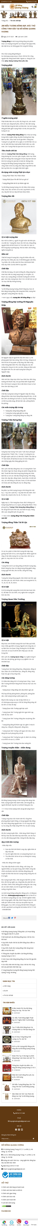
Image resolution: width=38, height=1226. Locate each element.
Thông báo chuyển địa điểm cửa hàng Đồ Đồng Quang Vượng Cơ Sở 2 (16, 955)
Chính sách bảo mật (8, 1196)
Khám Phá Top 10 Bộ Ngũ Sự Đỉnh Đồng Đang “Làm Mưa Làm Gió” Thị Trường (23, 1058)
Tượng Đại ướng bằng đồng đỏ (15, 411)
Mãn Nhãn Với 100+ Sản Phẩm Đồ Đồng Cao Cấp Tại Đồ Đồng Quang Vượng (23, 1096)
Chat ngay (33, 1224)
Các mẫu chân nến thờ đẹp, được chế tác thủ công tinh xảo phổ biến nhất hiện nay (18, 966)
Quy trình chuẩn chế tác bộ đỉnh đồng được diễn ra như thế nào (18, 944)
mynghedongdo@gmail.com (19, 1121)
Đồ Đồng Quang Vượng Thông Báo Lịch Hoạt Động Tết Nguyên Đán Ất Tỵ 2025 (18, 933)
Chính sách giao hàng (9, 1193)
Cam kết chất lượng (8, 1203)
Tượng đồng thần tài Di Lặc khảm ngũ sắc (15, 183)
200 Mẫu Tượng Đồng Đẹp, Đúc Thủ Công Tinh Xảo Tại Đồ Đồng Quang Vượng (23, 1086)
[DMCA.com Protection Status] (6, 1206)
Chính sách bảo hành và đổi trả (12, 1190)
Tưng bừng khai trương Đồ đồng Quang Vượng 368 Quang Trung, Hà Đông (18, 971)
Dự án (6, 991)
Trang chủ (4, 21)
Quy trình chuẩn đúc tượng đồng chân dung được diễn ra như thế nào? (17, 949)
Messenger (26, 1225)
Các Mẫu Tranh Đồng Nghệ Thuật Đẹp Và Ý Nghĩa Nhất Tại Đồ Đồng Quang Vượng (23, 1020)
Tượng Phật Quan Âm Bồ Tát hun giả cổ (15, 179)
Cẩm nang (7, 986)
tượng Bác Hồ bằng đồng (21, 297)
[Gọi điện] (19, 1221)
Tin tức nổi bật (15, 21)
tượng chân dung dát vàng (21, 809)
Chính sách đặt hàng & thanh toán (13, 1187)
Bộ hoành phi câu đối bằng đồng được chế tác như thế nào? (17, 938)
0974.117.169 (7, 1)
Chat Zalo (11, 1225)
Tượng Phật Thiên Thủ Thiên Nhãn (13, 176)
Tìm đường (4, 1225)
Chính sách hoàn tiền (9, 1200)
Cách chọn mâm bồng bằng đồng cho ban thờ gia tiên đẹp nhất (18, 960)
